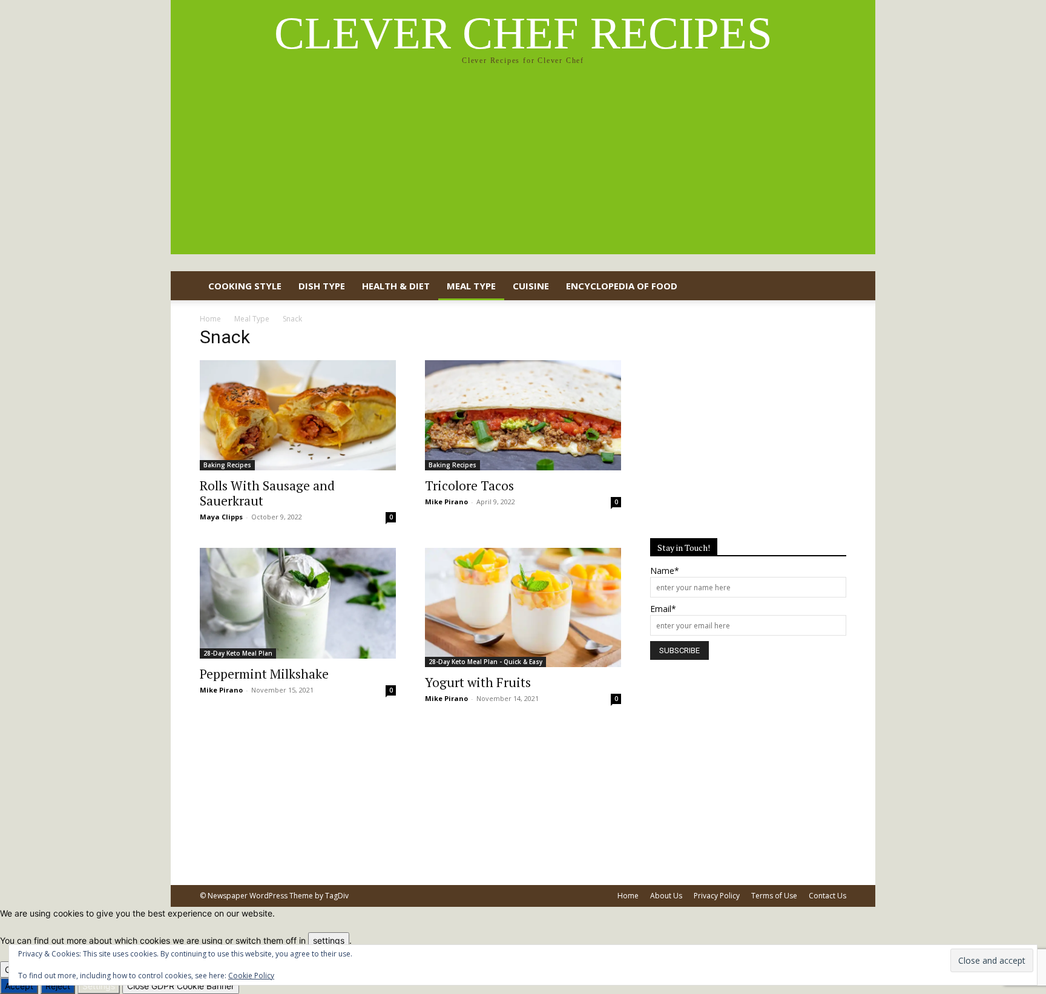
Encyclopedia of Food (621, 286)
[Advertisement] (523, 169)
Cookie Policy (251, 975)
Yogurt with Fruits (478, 682)
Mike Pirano (446, 501)
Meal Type (471, 286)
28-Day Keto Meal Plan (237, 653)
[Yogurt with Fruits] (523, 607)
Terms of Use (774, 895)
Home (210, 319)
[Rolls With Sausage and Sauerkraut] (298, 415)
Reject (57, 986)
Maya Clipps (221, 516)
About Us (666, 895)
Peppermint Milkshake (264, 673)
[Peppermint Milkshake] (298, 603)
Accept (19, 986)
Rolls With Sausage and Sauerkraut (267, 493)
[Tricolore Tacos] (523, 415)
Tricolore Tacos (469, 485)
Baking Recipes (227, 465)
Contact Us (827, 895)
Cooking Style (244, 286)
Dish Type (321, 286)
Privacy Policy (717, 895)
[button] (831, 286)
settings (328, 940)
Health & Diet (396, 286)
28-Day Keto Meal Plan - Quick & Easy (485, 661)
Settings (98, 986)
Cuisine (531, 286)
